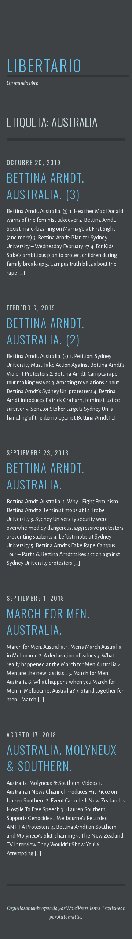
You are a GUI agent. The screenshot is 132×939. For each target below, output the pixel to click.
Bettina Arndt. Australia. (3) (46, 185)
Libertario (44, 65)
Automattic (69, 917)
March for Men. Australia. (48, 621)
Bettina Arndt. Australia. (46, 476)
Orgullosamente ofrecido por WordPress (47, 908)
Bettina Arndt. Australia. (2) (46, 331)
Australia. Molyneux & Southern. (62, 758)
